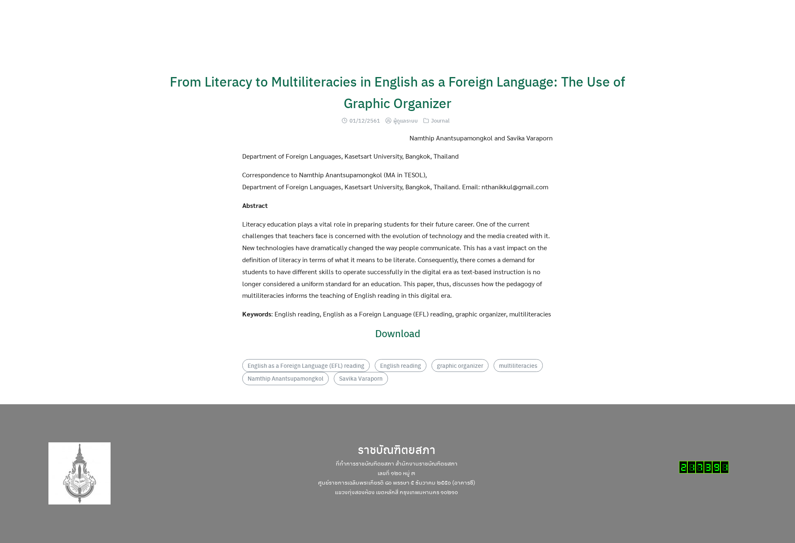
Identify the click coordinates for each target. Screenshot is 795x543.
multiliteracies (518, 365)
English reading (400, 365)
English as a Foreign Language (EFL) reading (306, 365)
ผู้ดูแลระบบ (405, 120)
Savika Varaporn (361, 378)
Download (397, 333)
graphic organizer (460, 365)
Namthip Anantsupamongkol (285, 378)
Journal (440, 120)
